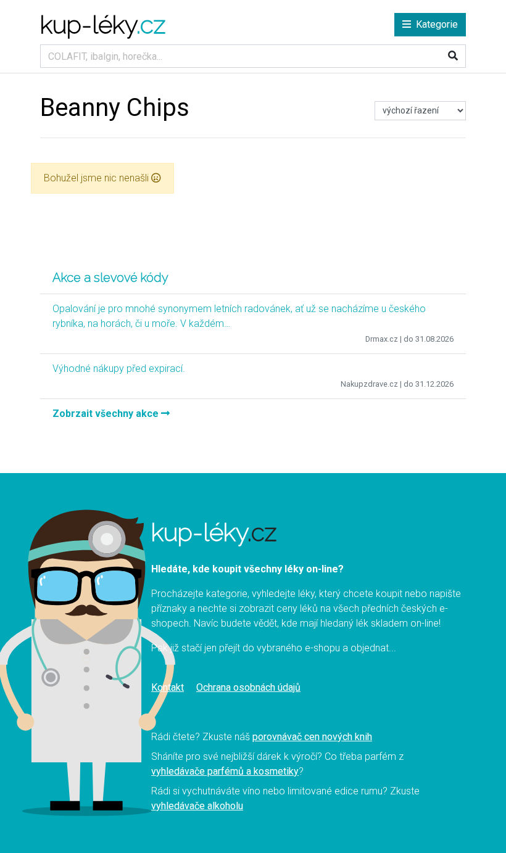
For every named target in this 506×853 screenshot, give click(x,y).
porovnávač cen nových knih (312, 737)
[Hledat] (453, 56)
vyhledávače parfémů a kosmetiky (225, 771)
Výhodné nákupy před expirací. (118, 368)
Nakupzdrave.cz (369, 384)
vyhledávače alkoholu (197, 806)
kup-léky (102, 24)
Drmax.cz (381, 339)
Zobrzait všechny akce (106, 413)
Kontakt (167, 687)
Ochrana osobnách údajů (248, 687)
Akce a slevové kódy (110, 277)
